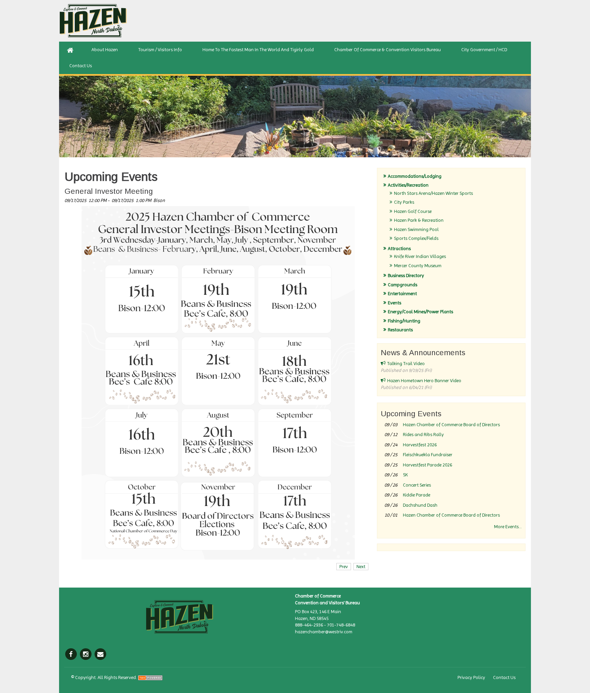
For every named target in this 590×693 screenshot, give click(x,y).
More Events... (508, 526)
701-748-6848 (341, 624)
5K (405, 474)
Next (360, 566)
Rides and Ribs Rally (423, 434)
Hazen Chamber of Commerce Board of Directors (451, 424)
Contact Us (504, 677)
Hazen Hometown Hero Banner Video (424, 380)
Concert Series (417, 485)
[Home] (70, 50)
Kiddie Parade (416, 494)
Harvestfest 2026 (420, 444)
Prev (343, 566)
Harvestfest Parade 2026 (427, 464)
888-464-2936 (309, 624)
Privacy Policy (471, 677)
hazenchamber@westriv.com (323, 631)
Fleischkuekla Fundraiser (427, 454)
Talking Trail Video (406, 363)
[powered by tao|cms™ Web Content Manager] (150, 677)
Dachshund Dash (420, 505)
